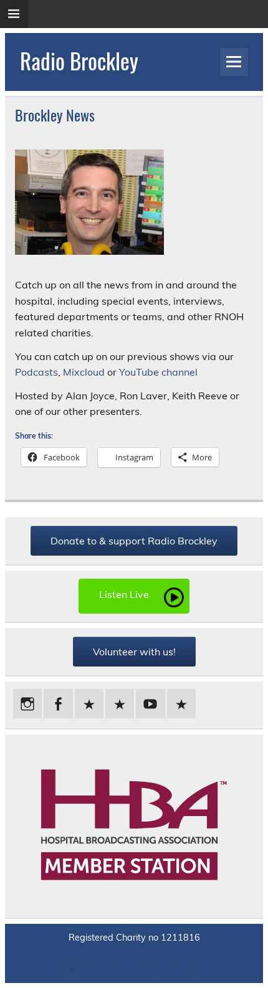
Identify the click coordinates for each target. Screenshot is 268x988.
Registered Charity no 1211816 (134, 937)
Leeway (192, 967)
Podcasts (36, 372)
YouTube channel (158, 372)
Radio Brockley (79, 60)
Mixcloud (84, 372)
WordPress (132, 967)
